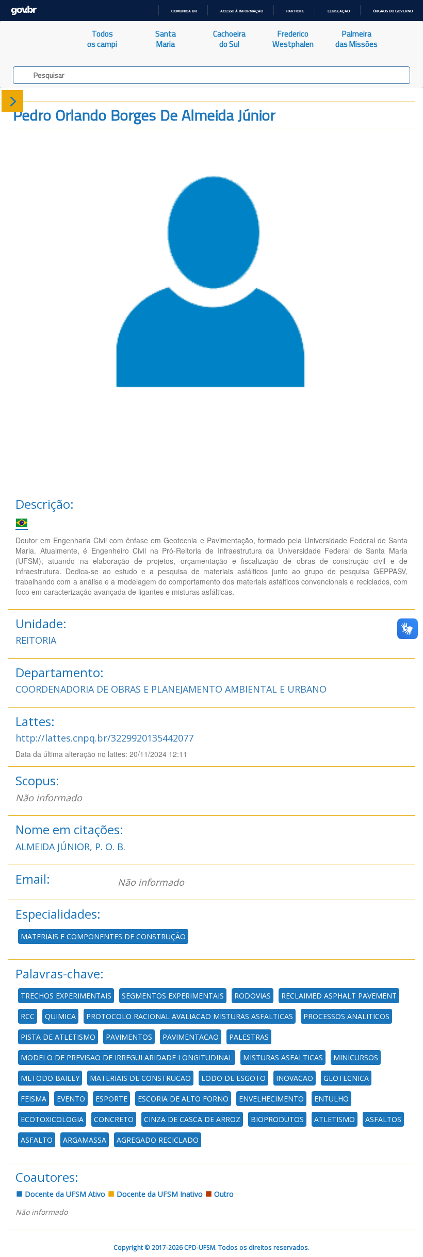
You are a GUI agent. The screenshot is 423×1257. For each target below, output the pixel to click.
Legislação (339, 11)
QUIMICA (60, 1016)
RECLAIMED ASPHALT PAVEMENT (339, 996)
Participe (295, 11)
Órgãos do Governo (393, 11)
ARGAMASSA (84, 1140)
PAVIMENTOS (129, 1037)
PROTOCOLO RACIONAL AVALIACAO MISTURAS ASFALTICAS (189, 1016)
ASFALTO (37, 1140)
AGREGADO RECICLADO (158, 1140)
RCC (28, 1016)
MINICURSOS (355, 1057)
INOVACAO (294, 1078)
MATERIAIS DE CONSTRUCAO (140, 1078)
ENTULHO (331, 1099)
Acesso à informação (241, 11)
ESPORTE (111, 1099)
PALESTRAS (249, 1037)
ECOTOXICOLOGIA (52, 1119)
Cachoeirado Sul (229, 39)
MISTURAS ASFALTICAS (283, 1057)
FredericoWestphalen (293, 39)
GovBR (24, 10)
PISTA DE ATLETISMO (58, 1037)
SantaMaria (165, 39)
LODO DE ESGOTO (233, 1078)
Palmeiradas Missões (356, 39)
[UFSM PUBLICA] (35, 39)
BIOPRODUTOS (277, 1119)
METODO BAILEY (50, 1078)
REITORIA (35, 640)
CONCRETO (114, 1119)
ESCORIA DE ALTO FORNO (183, 1099)
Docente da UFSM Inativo (159, 1194)
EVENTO (71, 1099)
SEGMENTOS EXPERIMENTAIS (173, 996)
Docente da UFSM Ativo (64, 1194)
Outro (223, 1194)
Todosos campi (102, 39)
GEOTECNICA (346, 1078)
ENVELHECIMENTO (271, 1099)
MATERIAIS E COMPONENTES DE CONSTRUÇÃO (103, 936)
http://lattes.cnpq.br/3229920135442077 (104, 738)
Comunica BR (184, 11)
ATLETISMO (334, 1119)
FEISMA (33, 1099)
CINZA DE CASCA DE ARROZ (192, 1119)
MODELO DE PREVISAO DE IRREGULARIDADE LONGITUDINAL (127, 1057)
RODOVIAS (252, 996)
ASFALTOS (383, 1119)
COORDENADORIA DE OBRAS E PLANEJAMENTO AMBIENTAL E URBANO (171, 689)
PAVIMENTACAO (190, 1037)
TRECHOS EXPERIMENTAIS (66, 996)
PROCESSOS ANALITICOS (346, 1016)
